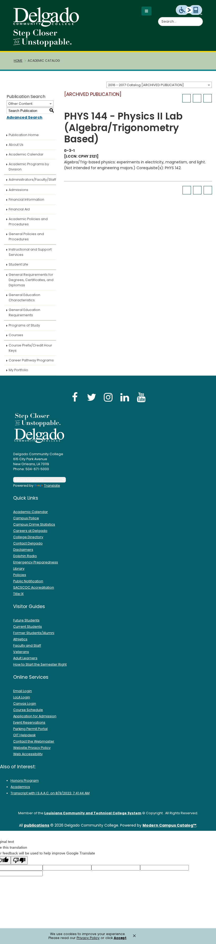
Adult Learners (25, 658)
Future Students (26, 620)
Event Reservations (29, 722)
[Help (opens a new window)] (207, 98)
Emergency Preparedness (35, 562)
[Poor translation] (19, 860)
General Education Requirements (24, 312)
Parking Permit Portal (30, 729)
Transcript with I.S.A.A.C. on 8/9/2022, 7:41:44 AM (50, 793)
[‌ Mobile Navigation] (146, 11)
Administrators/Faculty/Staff (32, 179)
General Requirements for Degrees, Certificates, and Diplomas (31, 279)
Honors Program (25, 780)
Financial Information (26, 199)
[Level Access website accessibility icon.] (189, 9)
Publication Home (24, 135)
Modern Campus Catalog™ (169, 825)
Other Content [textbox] (20, 103)
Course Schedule (28, 710)
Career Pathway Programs (31, 360)
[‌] (47, 25)
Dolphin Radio (25, 556)
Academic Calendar (26, 154)
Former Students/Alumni (33, 633)
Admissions (18, 190)
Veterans (21, 652)
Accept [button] (120, 938)
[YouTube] (141, 397)
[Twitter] (91, 397)
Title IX (18, 594)
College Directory (28, 537)
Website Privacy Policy (32, 747)
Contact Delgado (28, 543)
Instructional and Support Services (30, 252)
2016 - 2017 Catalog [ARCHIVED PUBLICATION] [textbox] (146, 84)
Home (18, 61)
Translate (52, 485)
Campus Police (26, 518)
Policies (19, 575)
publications (36, 825)
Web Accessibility (28, 754)
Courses (16, 335)
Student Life (18, 264)
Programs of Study (24, 325)
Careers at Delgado (30, 530)
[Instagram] (108, 397)
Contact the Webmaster (33, 741)
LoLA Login (21, 697)
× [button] (134, 935)
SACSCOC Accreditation (33, 587)
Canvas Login (24, 703)
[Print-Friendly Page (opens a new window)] (197, 98)
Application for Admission (34, 716)
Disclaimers (23, 549)
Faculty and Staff (27, 645)
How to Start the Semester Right (40, 664)
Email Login (22, 691)
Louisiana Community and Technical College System (92, 813)
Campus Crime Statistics (34, 524)
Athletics (20, 639)
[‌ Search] (200, 18)
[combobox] (159, 85)
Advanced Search (24, 117)
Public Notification (28, 581)
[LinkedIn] (124, 397)
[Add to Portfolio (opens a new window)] (186, 98)
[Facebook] (75, 397)
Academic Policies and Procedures (28, 221)
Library (18, 568)
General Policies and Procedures (26, 236)
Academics (20, 787)
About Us (16, 144)
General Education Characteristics (24, 297)
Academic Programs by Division (29, 167)
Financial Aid (19, 209)
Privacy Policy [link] (88, 938)
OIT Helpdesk (24, 735)
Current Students (27, 626)
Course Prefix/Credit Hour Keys (30, 348)
